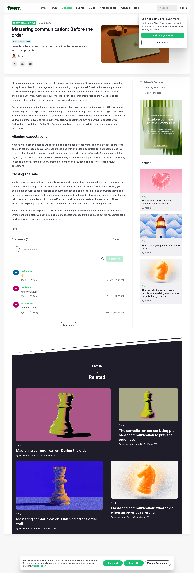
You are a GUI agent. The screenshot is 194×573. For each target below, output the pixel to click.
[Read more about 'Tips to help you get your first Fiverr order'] (161, 226)
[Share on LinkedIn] (22, 64)
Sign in (183, 8)
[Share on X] (14, 64)
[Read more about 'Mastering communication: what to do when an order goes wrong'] (144, 480)
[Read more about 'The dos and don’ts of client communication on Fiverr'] (161, 181)
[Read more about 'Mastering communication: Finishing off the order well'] (59, 485)
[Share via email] (30, 64)
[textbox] (72, 250)
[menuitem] (42, 7)
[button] (159, 8)
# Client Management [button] (21, 41)
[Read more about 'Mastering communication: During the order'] (63, 414)
